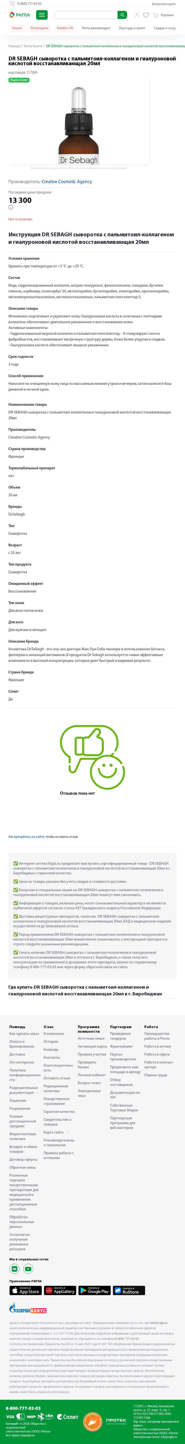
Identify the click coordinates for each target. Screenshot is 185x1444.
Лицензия (17, 1101)
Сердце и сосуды (166, 28)
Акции (17, 28)
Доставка (17, 1055)
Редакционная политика (56, 1088)
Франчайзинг (121, 1047)
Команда (51, 1050)
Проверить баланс (87, 1065)
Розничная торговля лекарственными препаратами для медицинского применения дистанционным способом (24, 1192)
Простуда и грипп (132, 28)
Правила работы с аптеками (59, 1155)
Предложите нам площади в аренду (125, 1069)
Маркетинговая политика (22, 1136)
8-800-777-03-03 (23, 1408)
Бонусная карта (164, 4)
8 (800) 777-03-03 (127, 1339)
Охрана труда (155, 1075)
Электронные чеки (89, 1093)
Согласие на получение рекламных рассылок (19, 1242)
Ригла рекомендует (96, 28)
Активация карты (92, 1047)
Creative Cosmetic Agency (67, 182)
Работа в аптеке (157, 1047)
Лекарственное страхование (57, 1101)
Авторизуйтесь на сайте (26, 837)
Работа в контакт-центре (159, 1065)
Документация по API (125, 1095)
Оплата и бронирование (21, 1044)
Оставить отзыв (57, 1078)
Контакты (52, 1058)
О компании (54, 1034)
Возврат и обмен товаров (23, 1149)
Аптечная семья (91, 1039)
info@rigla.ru (169, 1437)
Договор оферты (23, 1160)
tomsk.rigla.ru (159, 1323)
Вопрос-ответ (89, 1083)
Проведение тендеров (120, 1036)
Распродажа (39, 28)
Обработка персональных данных (21, 1222)
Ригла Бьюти (32, 46)
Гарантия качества (59, 1112)
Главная (14, 46)
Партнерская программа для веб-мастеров (122, 1123)
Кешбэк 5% (65, 28)
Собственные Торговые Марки (124, 1108)
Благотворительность (58, 1068)
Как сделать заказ (24, 1034)
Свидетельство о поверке (58, 1122)
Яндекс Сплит (19, 80)
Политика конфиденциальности (25, 1075)
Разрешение (19, 1109)
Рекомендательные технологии (59, 1143)
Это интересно (21, 1062)
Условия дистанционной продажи (22, 1121)
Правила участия (92, 1055)
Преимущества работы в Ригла (157, 1036)
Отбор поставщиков (121, 1082)
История (51, 1042)
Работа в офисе (157, 1055)
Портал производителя (123, 1057)
